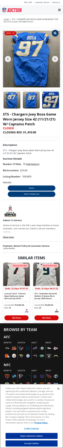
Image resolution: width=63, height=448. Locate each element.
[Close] (58, 388)
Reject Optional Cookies (31, 436)
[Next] (55, 59)
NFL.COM (28, 2)
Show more (7, 182)
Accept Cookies (31, 443)
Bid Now (16, 317)
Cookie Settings (31, 428)
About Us (56, 2)
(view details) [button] (9, 248)
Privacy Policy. (41, 422)
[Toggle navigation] (59, 10)
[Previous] (8, 59)
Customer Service (42, 2)
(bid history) (32, 164)
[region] (31, 416)
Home (6, 19)
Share (31, 188)
